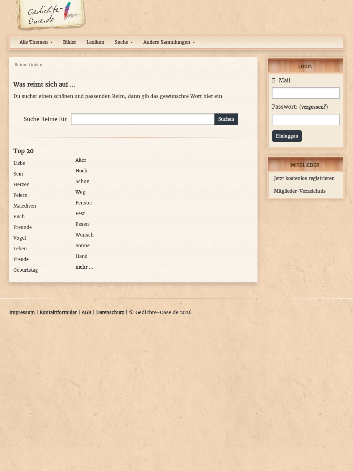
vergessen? (313, 107)
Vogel (19, 238)
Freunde (22, 227)
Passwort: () (300, 107)
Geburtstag (25, 270)
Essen (82, 224)
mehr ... (84, 267)
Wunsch (84, 235)
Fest (80, 214)
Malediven (24, 206)
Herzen (21, 185)
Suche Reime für (45, 119)
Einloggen (287, 136)
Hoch (81, 171)
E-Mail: (282, 81)
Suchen (226, 119)
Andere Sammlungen (167, 42)
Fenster (83, 203)
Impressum (22, 312)
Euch (19, 217)
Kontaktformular (58, 312)
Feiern (20, 195)
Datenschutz (110, 312)
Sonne (82, 246)
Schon (82, 181)
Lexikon (95, 42)
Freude (21, 259)
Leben (20, 249)
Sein (18, 174)
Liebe (19, 163)
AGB (86, 312)
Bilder (69, 42)
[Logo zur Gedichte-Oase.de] (50, 15)
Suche (122, 42)
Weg (80, 192)
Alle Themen (34, 42)
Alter (80, 160)
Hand (81, 256)
